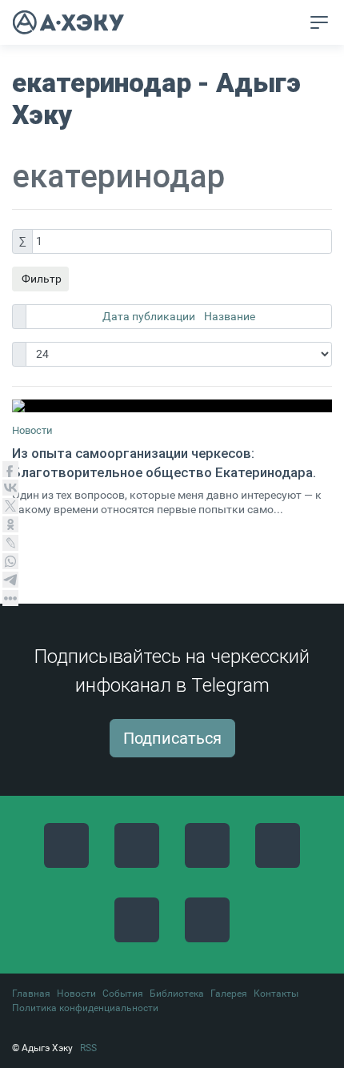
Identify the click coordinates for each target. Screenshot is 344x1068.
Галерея (228, 993)
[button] (289, 23)
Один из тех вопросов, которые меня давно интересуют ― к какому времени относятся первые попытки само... (167, 502)
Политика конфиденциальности (85, 1008)
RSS (88, 1048)
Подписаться (172, 738)
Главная (31, 993)
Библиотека (177, 993)
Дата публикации (150, 316)
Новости (32, 430)
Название (229, 316)
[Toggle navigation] (319, 22)
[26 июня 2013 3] (172, 405)
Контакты (276, 993)
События (122, 993)
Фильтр (40, 278)
